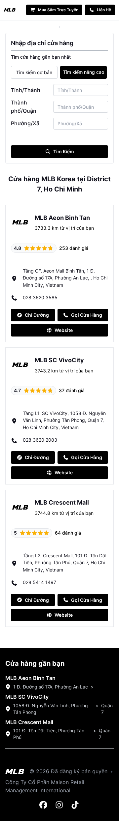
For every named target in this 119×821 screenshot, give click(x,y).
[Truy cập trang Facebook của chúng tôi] (43, 805)
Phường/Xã (25, 123)
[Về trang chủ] (10, 9)
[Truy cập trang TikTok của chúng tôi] (75, 805)
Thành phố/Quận (23, 106)
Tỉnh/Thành (25, 90)
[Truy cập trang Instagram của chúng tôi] (59, 805)
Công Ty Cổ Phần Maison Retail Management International (44, 786)
